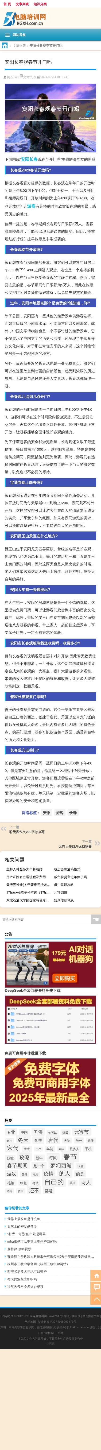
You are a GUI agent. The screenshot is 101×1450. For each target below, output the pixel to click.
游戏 (11, 1174)
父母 (24, 1174)
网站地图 (30, 1321)
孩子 (91, 1140)
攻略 (24, 1157)
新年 (39, 1157)
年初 (50, 1148)
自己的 (54, 1181)
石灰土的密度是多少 (22, 1226)
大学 (67, 1140)
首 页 (7, 3)
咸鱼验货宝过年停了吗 (70, 876)
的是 (80, 1174)
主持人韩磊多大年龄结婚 (24, 869)
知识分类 (40, 3)
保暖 (65, 1132)
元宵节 (81, 1131)
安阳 (25, 159)
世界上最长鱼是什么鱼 (23, 1218)
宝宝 (27, 1149)
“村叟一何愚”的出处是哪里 (26, 1233)
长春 (33, 159)
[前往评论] (95, 1287)
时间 (53, 1157)
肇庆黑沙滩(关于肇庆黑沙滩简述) (29, 884)
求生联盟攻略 (64, 884)
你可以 (52, 1132)
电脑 (35, 1174)
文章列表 (22, 3)
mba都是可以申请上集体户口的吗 (32, 1241)
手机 (88, 1148)
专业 (11, 1132)
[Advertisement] (50, 1399)
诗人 (86, 1182)
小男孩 (50, 1343)
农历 (9, 1141)
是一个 (39, 1165)
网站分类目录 (71, 1316)
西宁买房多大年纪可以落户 (27, 1271)
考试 (35, 1183)
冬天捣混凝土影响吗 (22, 1278)
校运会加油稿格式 (67, 869)
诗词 (9, 1191)
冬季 (38, 1140)
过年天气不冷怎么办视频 (25, 1286)
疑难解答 (43, 1321)
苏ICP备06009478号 (63, 1321)
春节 (70, 1156)
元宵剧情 (60, 892)
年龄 (61, 1149)
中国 (24, 1132)
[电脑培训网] (50, 18)
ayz (17, 77)
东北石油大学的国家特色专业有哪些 (29, 900)
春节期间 (17, 1165)
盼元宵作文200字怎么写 (27, 831)
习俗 (38, 1131)
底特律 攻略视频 (19, 1248)
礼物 (11, 1182)
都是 (49, 1190)
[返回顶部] (95, 1298)
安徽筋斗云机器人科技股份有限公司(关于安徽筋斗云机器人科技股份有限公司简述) (51, 1256)
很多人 (74, 1148)
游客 (31, 206)
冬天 (23, 1140)
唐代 (53, 1139)
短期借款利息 (64, 900)
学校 (79, 1140)
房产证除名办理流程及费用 (26, 876)
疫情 (49, 1173)
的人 (64, 1173)
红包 (23, 1182)
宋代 (12, 1148)
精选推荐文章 (90, 1316)
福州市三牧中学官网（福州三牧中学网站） (38, 1263)
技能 (10, 1157)
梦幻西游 (61, 1165)
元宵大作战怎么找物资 (75, 846)
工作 (38, 1149)
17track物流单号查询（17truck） (29, 892)
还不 (34, 1190)
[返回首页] (95, 1275)
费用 (20, 1191)
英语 (73, 1183)
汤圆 (81, 1166)
